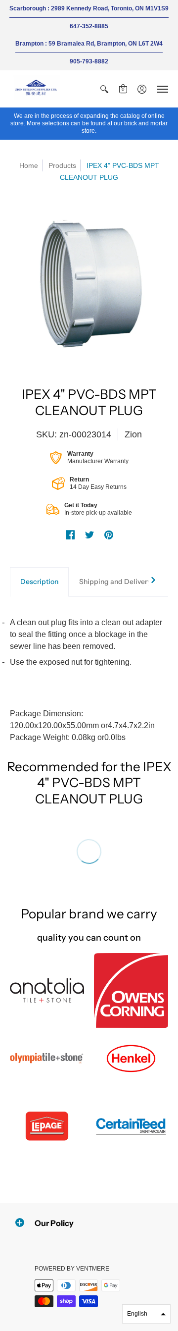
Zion (133, 434)
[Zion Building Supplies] (37, 88)
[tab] (39, 582)
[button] (104, 88)
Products (62, 165)
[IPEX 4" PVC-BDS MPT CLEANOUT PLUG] (89, 282)
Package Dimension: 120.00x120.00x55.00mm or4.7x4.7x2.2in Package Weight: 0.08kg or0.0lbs (86, 680)
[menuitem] (104, 88)
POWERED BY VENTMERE (72, 1268)
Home (28, 165)
